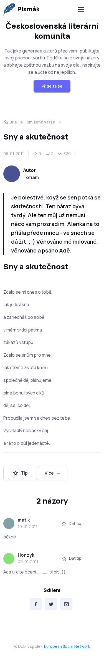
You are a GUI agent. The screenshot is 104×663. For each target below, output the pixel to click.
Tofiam (31, 177)
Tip (24, 473)
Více (49, 473)
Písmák (28, 9)
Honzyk (26, 555)
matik (24, 520)
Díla (13, 122)
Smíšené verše (41, 122)
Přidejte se (52, 86)
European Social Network (67, 646)
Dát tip (75, 523)
